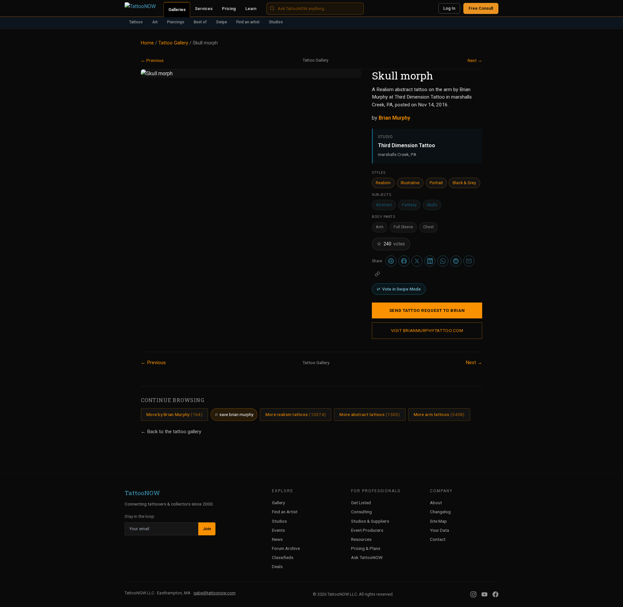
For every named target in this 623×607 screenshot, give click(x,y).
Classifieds (282, 557)
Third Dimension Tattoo (406, 145)
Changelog (440, 511)
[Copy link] (377, 274)
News (277, 539)
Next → (475, 60)
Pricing (229, 8)
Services (204, 8)
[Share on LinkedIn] (429, 261)
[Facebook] (495, 594)
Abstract (384, 204)
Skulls (432, 204)
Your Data (439, 530)
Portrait (436, 182)
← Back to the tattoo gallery (171, 431)
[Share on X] (416, 261)
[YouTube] (484, 594)
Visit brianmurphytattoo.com (427, 330)
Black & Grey (464, 182)
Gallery (278, 502)
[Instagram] (473, 594)
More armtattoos (439, 414)
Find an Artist (285, 511)
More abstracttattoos (369, 414)
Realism (383, 182)
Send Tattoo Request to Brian (427, 310)
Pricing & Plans (365, 548)
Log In (449, 8)
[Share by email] (468, 261)
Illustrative (410, 182)
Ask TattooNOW (367, 557)
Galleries (177, 9)
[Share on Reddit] (455, 261)
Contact (438, 539)
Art (155, 22)
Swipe (221, 22)
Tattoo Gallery (173, 43)
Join (207, 528)
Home (147, 43)
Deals (277, 566)
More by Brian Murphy (174, 414)
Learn (250, 8)
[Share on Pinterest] (391, 261)
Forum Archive (286, 548)
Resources (361, 539)
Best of (200, 22)
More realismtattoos (295, 414)
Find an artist (248, 22)
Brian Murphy (394, 118)
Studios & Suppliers (370, 521)
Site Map (438, 521)
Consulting (361, 511)
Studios (276, 22)
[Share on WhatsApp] (442, 261)
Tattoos (136, 22)
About (436, 502)
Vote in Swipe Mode (399, 289)
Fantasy (409, 204)
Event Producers (367, 530)
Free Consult (481, 8)
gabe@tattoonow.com (214, 592)
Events (278, 530)
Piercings (175, 22)
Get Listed (361, 502)
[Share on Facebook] (403, 261)
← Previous (152, 60)
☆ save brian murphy (233, 414)
